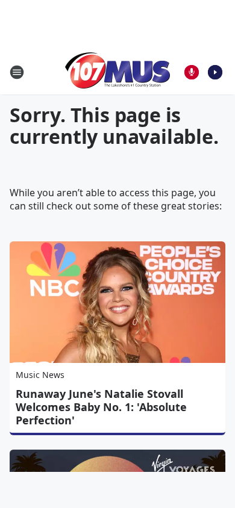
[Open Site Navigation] (17, 72)
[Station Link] (117, 71)
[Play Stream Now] (215, 72)
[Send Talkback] (191, 72)
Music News (40, 374)
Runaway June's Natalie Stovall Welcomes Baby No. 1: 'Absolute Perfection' (101, 407)
